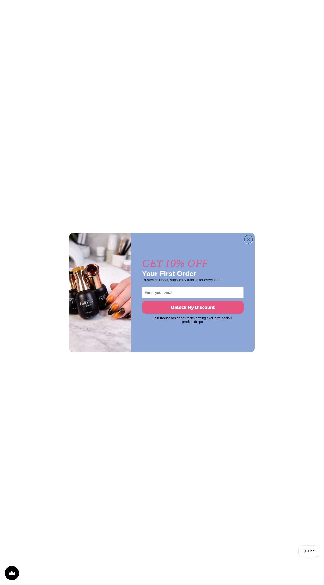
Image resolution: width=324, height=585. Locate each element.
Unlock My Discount (193, 307)
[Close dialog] (248, 239)
